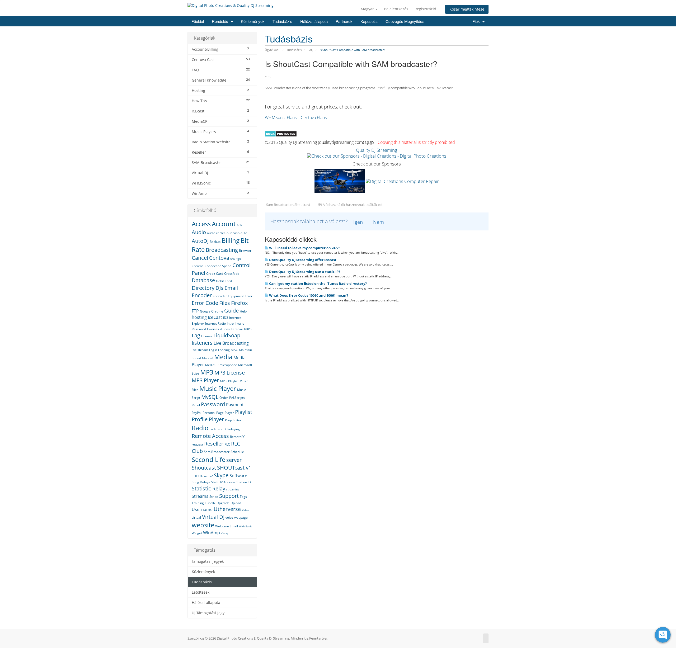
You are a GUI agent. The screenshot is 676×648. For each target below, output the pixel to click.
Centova (219, 257)
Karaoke (237, 329)
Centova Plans (314, 117)
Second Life (208, 459)
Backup (215, 241)
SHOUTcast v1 (234, 467)
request (197, 444)
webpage (241, 517)
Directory (203, 287)
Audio (199, 232)
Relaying (233, 429)
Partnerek (344, 21)
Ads (239, 225)
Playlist (243, 411)
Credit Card (214, 273)
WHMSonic (245, 526)
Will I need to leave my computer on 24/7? (304, 247)
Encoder (202, 295)
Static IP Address (223, 482)
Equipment (236, 296)
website (203, 525)
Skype (221, 475)
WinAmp (211, 533)
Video (245, 510)
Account (224, 223)
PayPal (196, 412)
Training (198, 503)
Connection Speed (218, 266)
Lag (196, 335)
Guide (231, 310)
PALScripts (237, 397)
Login (213, 350)
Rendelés (221, 21)
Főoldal (197, 21)
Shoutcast (204, 467)
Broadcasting (222, 249)
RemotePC (237, 436)
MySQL (209, 396)
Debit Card (224, 281)
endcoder (220, 296)
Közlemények (253, 21)
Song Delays (201, 482)
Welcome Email (226, 526)
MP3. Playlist (229, 381)
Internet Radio (215, 323)
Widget (197, 533)
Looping (224, 350)
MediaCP (211, 365)
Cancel (200, 257)
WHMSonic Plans (281, 117)
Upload (236, 503)
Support (229, 495)
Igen (358, 222)
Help (243, 311)
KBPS (248, 329)
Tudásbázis (282, 21)
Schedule (237, 452)
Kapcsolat (369, 21)
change (235, 258)
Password (213, 404)
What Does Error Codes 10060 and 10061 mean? (308, 295)
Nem (378, 222)
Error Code (205, 302)
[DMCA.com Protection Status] (281, 133)
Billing (231, 240)
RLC (227, 444)
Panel (196, 405)
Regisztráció (425, 8)
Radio (200, 427)
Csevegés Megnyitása (405, 21)
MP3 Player (205, 380)
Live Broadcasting (231, 343)
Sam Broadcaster (216, 452)
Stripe (213, 496)
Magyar (368, 8)
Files (224, 302)
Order (223, 397)
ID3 (225, 317)
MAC (234, 350)
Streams (200, 496)
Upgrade (223, 503)
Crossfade (231, 273)
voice (229, 517)
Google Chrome (211, 311)
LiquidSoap (226, 335)
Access (201, 223)
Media (223, 356)
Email (231, 287)
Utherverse (227, 509)
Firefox (239, 302)
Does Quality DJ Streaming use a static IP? (304, 271)
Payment (235, 405)
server (234, 459)
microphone (228, 365)
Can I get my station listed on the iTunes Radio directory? (317, 283)
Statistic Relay (208, 488)
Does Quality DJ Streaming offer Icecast (302, 259)
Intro (230, 323)
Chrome (198, 266)
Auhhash (233, 233)
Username (202, 509)
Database (203, 280)
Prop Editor (233, 420)
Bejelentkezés (396, 8)
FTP (195, 311)
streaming (232, 489)
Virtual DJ (213, 516)
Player (229, 412)
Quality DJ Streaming (376, 150)
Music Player (217, 388)
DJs (219, 287)
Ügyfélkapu (272, 50)
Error (248, 296)
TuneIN (210, 503)
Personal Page (213, 412)
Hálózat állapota (314, 21)
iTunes (225, 329)
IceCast (215, 317)
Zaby (224, 533)
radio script (218, 429)
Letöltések (200, 592)
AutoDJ (200, 240)
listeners (202, 342)
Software (238, 476)
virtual (196, 517)
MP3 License (229, 372)
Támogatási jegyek (208, 561)
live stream (200, 350)
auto (244, 233)
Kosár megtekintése (466, 9)
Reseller (213, 443)
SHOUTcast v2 (202, 476)
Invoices (213, 329)
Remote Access (210, 435)
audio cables (216, 233)
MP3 (206, 372)
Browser (245, 250)
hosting (199, 317)
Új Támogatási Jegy (208, 613)
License (206, 336)
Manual (207, 358)
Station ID (244, 482)
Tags (243, 496)
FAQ (310, 50)
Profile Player (208, 419)
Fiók (477, 21)
